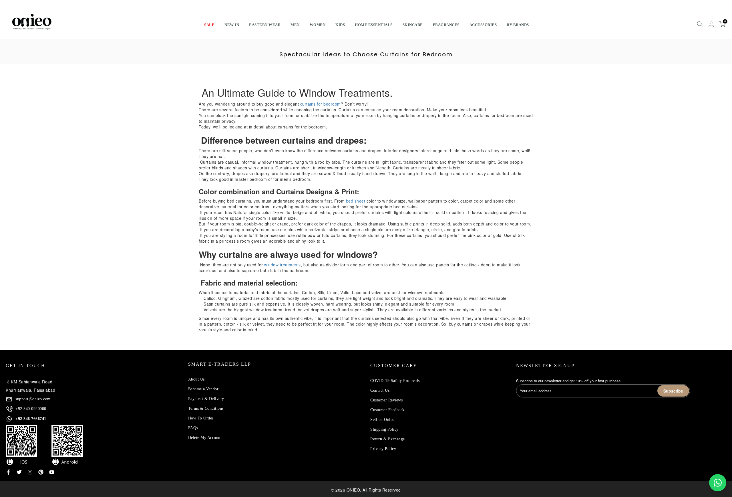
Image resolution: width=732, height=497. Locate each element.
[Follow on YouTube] (51, 472)
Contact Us (379, 390)
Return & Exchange (387, 439)
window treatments (282, 265)
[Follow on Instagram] (30, 472)
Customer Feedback (387, 410)
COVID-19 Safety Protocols (395, 381)
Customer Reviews (386, 400)
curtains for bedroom (320, 104)
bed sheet (355, 201)
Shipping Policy (384, 429)
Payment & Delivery (206, 399)
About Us (196, 379)
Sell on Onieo (382, 419)
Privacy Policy (383, 449)
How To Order (201, 418)
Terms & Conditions (206, 408)
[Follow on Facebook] (8, 472)
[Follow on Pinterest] (40, 472)
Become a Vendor (203, 389)
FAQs (193, 428)
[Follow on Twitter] (19, 472)
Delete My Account (205, 437)
